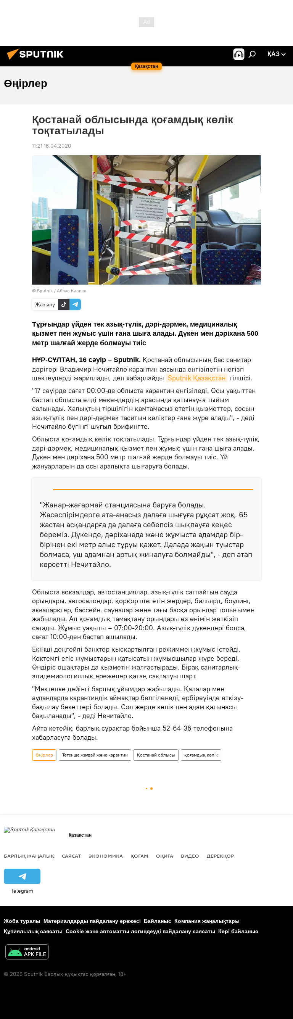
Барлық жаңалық (29, 855)
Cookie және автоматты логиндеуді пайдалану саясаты (140, 931)
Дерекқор (220, 855)
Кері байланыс (238, 931)
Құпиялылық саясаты (33, 931)
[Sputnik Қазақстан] (37, 60)
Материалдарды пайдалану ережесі (92, 921)
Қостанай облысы (156, 755)
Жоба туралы (22, 921)
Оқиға (164, 855)
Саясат (71, 855)
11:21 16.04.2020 (51, 145)
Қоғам (139, 855)
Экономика (106, 855)
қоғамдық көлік (201, 755)
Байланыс (157, 921)
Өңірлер (44, 755)
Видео (190, 855)
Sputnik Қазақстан (196, 377)
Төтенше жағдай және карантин (95, 755)
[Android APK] (27, 952)
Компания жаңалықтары (207, 921)
